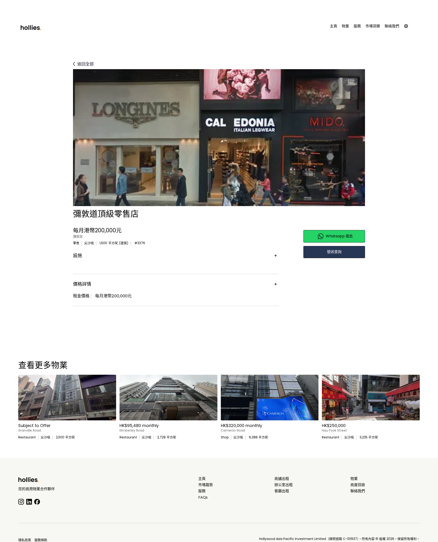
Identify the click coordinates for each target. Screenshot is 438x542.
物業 (345, 26)
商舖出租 (281, 478)
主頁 (333, 26)
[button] (408, 27)
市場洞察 (372, 26)
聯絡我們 (392, 26)
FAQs (203, 497)
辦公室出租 (283, 484)
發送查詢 (334, 251)
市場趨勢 (205, 484)
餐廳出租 (281, 491)
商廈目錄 (357, 484)
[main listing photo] (67, 397)
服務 (357, 26)
